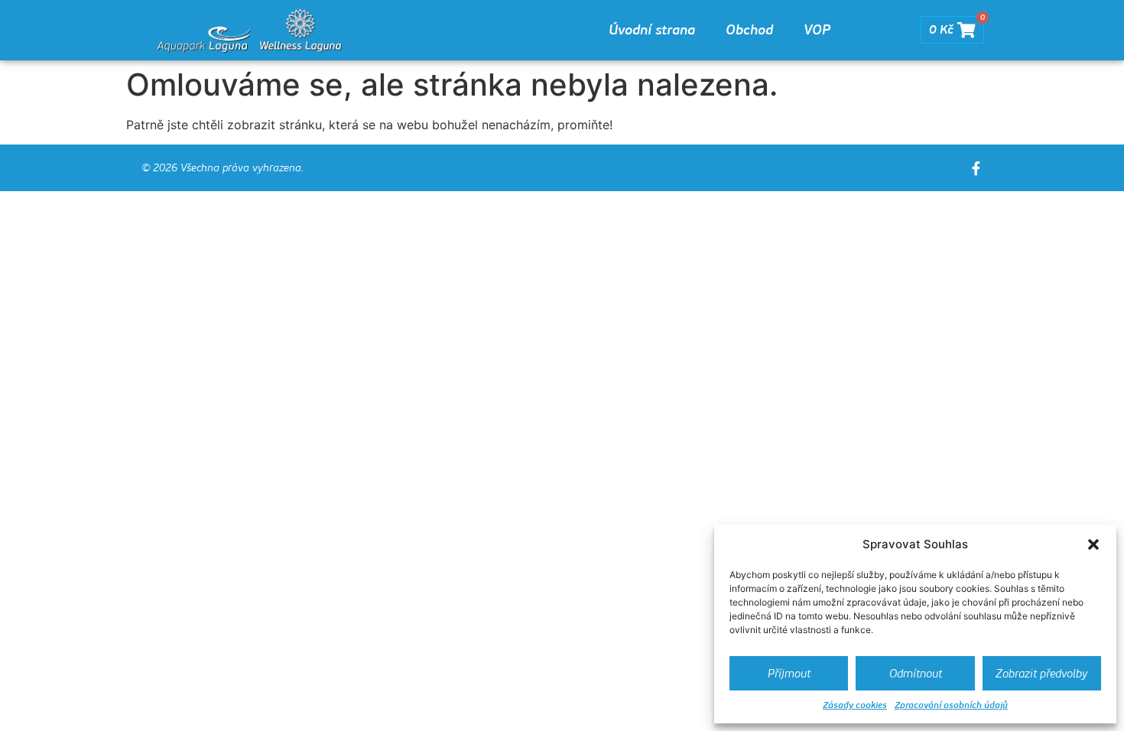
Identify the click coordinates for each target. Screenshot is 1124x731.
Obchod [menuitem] (749, 29)
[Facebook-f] (976, 168)
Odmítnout (915, 674)
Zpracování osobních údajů (951, 704)
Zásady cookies (855, 704)
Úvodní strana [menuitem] (652, 29)
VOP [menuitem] (817, 29)
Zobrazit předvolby (1041, 674)
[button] (1093, 544)
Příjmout (789, 674)
